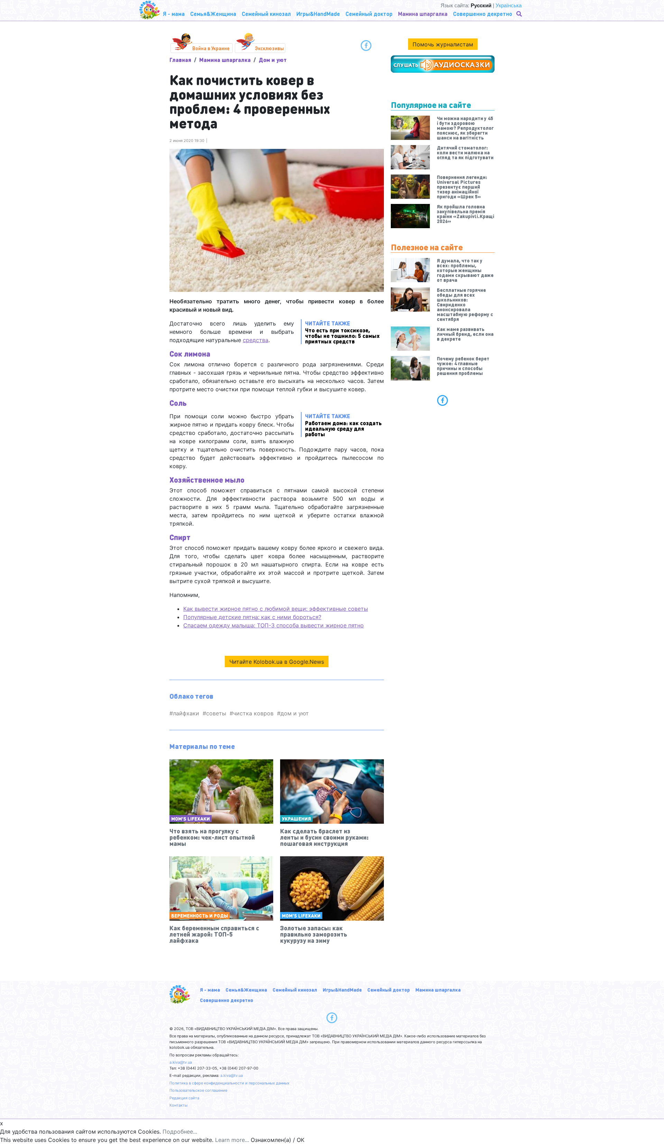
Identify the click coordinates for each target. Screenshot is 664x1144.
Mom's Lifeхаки (190, 818)
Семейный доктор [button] (369, 13)
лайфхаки (186, 713)
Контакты (178, 1105)
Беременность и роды (199, 915)
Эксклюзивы (269, 48)
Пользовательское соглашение (198, 1090)
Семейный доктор (388, 989)
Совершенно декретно (226, 1000)
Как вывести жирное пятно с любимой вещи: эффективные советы (275, 608)
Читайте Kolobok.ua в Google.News (276, 661)
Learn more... (232, 1139)
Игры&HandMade (342, 989)
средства (255, 340)
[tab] (442, 400)
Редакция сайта (184, 1098)
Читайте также (342, 332)
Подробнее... (180, 1131)
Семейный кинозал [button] (266, 13)
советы (216, 713)
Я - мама (210, 989)
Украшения (296, 818)
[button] (520, 14)
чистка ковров (253, 713)
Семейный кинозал (295, 989)
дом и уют (294, 713)
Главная (180, 59)
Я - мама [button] (174, 13)
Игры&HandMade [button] (318, 13)
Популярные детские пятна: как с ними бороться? (252, 617)
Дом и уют (273, 59)
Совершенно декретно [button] (482, 13)
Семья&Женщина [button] (213, 13)
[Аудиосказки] (443, 64)
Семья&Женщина (246, 989)
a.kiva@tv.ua (180, 1062)
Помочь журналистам (443, 44)
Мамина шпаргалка (225, 59)
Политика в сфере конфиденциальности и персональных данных (229, 1083)
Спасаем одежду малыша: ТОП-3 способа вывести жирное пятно (273, 625)
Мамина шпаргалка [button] (423, 13)
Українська (509, 5)
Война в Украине (211, 48)
